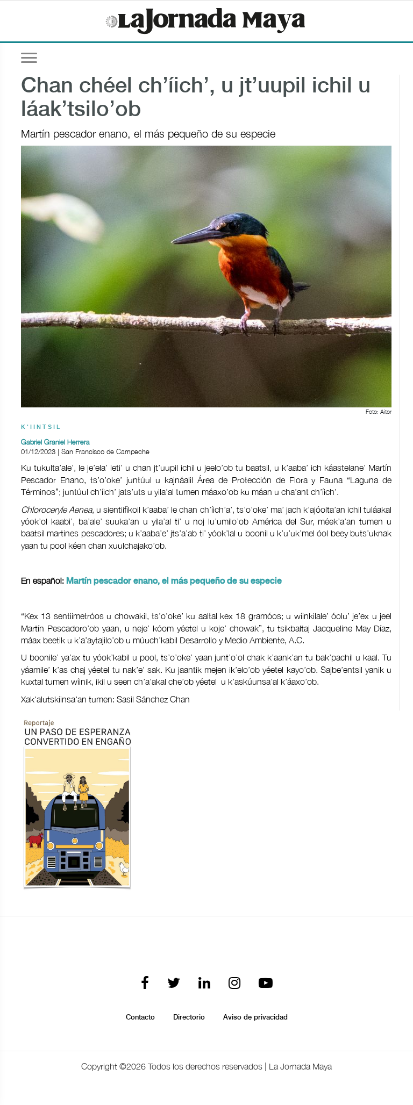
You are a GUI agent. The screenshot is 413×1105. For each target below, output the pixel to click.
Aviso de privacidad (255, 1017)
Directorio (189, 1017)
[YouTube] (266, 983)
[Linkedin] (204, 983)
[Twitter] (173, 983)
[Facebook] (145, 983)
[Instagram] (234, 983)
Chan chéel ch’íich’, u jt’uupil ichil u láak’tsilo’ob (196, 98)
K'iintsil (41, 427)
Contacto (140, 1017)
